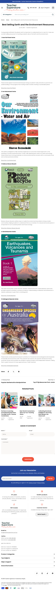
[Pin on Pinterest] (19, 371)
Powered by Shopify (20, 578)
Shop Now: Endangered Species (9, 365)
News (7, 20)
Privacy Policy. (41, 483)
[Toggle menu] (2, 8)
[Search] (53, 14)
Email (31, 430)
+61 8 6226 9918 (12, 540)
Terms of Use (32, 483)
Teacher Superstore (10, 578)
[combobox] (28, 14)
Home (2, 20)
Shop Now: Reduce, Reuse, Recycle (10, 228)
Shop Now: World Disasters (8, 295)
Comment (4, 439)
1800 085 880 (12, 538)
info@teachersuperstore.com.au (9, 532)
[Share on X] (13, 371)
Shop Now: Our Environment (8, 160)
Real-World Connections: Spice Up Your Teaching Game (27, 412)
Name (3, 430)
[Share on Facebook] (8, 371)
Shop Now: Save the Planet (8, 88)
